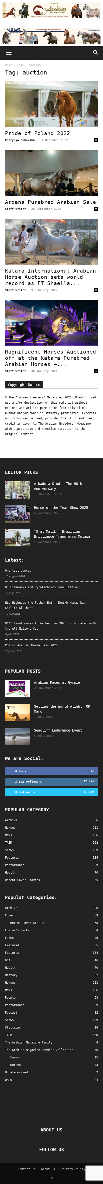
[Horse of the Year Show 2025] (17, 513)
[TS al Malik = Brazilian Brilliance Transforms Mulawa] (17, 537)
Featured (12, 945)
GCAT (8, 960)
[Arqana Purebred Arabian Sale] (51, 173)
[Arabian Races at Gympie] (17, 688)
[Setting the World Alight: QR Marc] (17, 712)
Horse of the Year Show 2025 (61, 508)
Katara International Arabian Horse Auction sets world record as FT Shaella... (50, 277)
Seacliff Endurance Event (58, 730)
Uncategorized (16, 1072)
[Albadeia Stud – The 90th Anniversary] (17, 490)
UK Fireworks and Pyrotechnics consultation (41, 587)
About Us (48, 1169)
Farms (9, 938)
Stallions (13, 1027)
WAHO (8, 1080)
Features (12, 953)
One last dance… (18, 570)
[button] (8, 53)
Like (91, 771)
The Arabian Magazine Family (28, 1042)
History (11, 975)
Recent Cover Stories (27, 923)
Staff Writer (15, 209)
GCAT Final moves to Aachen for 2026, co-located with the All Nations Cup (50, 626)
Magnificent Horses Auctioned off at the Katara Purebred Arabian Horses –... (50, 358)
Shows (9, 1020)
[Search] (96, 53)
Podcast (11, 1012)
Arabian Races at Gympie (57, 682)
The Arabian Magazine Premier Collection (39, 1050)
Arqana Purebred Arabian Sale (50, 202)
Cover (9, 915)
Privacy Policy (73, 1169)
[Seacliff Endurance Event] (17, 736)
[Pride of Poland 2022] (51, 104)
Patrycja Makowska (20, 140)
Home (8, 65)
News (8, 990)
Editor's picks (17, 930)
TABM (8, 1035)
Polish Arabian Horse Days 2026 (31, 645)
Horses (10, 982)
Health (10, 967)
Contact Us (26, 1169)
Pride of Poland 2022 (37, 133)
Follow (89, 781)
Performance (14, 1005)
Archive (11, 908)
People (10, 997)
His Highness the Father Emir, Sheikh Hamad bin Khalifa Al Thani (45, 605)
